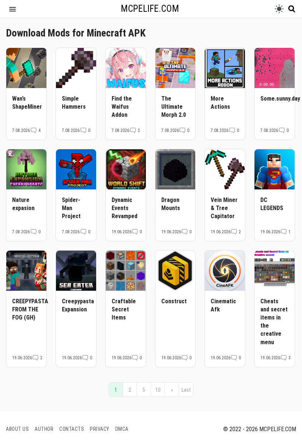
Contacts (71, 429)
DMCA (122, 429)
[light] (279, 8)
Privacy (99, 429)
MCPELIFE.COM (150, 8)
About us (17, 429)
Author (44, 429)
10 (158, 390)
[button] (12, 8)
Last (186, 390)
